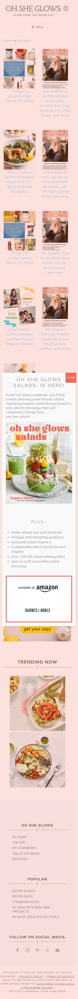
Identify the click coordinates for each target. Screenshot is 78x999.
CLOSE (71, 377)
